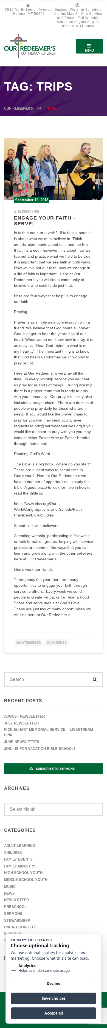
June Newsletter (21, 742)
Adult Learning (19, 846)
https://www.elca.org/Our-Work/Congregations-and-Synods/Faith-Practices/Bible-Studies (48, 509)
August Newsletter (24, 716)
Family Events (18, 859)
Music (10, 886)
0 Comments (56, 643)
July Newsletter (21, 723)
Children (13, 852)
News (9, 893)
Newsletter (16, 900)
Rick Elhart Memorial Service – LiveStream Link (48, 732)
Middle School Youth (25, 880)
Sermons (13, 914)
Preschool (15, 907)
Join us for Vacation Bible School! (39, 749)
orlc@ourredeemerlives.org (58, 426)
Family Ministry (19, 866)
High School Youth (23, 873)
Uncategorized (28, 643)
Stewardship (17, 921)
